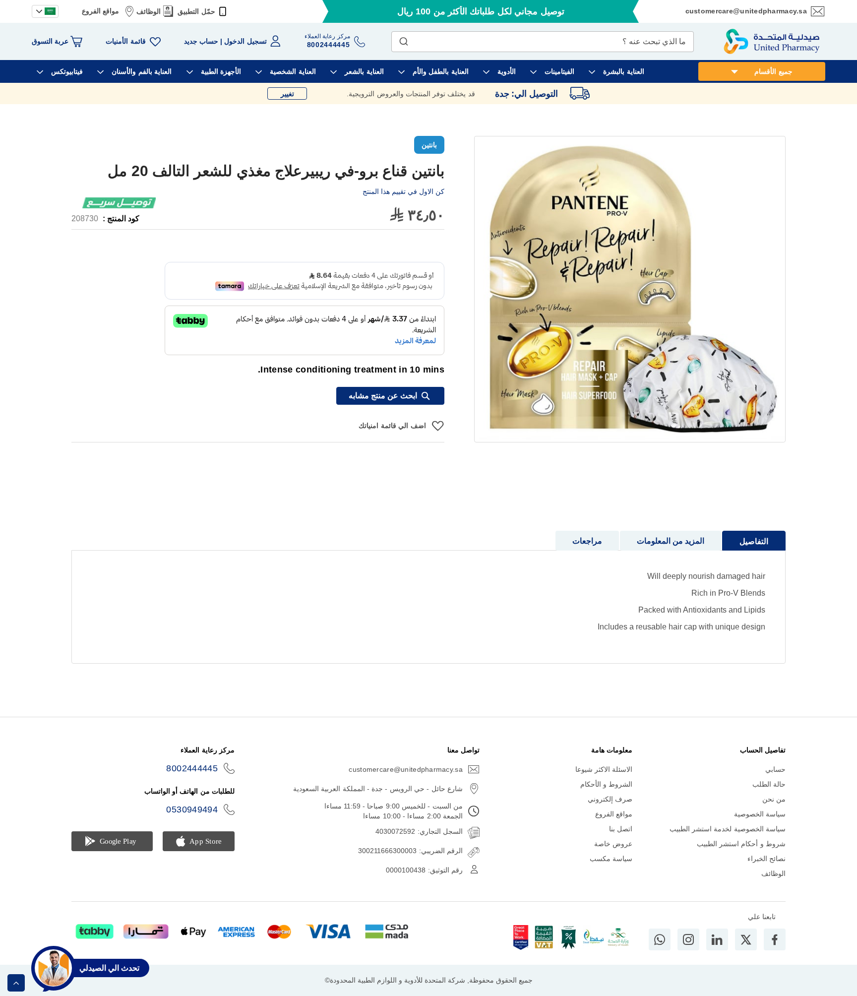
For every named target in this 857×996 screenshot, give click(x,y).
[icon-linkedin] (717, 939)
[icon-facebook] (775, 939)
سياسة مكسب (611, 859)
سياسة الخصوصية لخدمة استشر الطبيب (728, 829)
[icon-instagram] (688, 939)
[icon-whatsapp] (660, 939)
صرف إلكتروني (610, 799)
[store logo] (771, 41)
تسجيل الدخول (245, 41)
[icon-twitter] (746, 939)
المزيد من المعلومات (670, 541)
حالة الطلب (769, 784)
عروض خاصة (613, 844)
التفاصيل (753, 541)
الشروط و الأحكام (606, 784)
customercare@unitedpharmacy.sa (746, 11)
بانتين (429, 145)
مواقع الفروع (100, 11)
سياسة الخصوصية (760, 814)
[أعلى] (16, 983)
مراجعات (587, 541)
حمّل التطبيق (196, 11)
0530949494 (192, 809)
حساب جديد (201, 41)
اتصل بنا (620, 829)
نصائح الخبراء (766, 859)
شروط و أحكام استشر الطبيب (741, 844)
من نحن (774, 799)
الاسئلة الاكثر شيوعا (604, 769)
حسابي (775, 769)
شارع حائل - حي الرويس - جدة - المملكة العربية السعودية (378, 789)
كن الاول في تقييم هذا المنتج (403, 191)
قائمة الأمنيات (125, 41)
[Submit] (403, 39)
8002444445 (192, 768)
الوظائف (148, 11)
